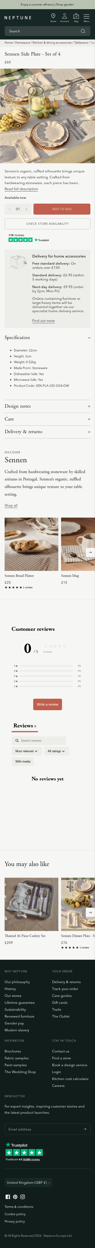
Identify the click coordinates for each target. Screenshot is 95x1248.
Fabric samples (17, 1058)
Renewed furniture (19, 1016)
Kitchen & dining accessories (52, 42)
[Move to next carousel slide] (90, 552)
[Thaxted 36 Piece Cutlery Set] (31, 904)
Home (9, 42)
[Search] (83, 31)
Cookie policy (15, 1214)
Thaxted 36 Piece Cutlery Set (25, 936)
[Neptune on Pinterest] (15, 1198)
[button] (47, 666)
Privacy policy (15, 1221)
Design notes (18, 406)
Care (9, 419)
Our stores (13, 995)
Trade (56, 1009)
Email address (18, 1123)
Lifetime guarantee (20, 1002)
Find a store (61, 1058)
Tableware (81, 42)
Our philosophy (17, 982)
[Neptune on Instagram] (22, 1198)
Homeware (22, 42)
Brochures (13, 1051)
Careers (58, 1085)
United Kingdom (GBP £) (27, 1182)
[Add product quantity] (10, 209)
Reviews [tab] (24, 725)
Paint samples (16, 1065)
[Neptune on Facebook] (8, 1198)
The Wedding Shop (20, 1072)
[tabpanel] (47, 783)
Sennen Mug (70, 575)
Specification (17, 337)
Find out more (43, 321)
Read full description (21, 189)
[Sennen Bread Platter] (31, 544)
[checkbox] (23, 761)
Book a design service (69, 1065)
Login (56, 1072)
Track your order (65, 989)
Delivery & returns (23, 432)
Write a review (47, 704)
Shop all (11, 506)
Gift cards (60, 1002)
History (10, 989)
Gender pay (14, 1023)
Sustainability (15, 1009)
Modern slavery (17, 1030)
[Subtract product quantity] (26, 209)
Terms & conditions (19, 1207)
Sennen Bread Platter (19, 575)
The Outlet (61, 1016)
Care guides (62, 995)
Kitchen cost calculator (70, 1079)
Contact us (60, 1051)
